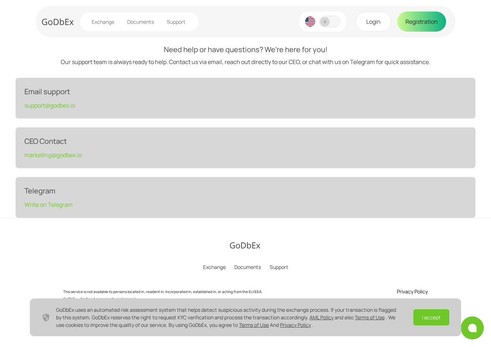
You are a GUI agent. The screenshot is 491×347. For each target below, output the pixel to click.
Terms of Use (370, 317)
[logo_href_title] (57, 22)
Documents (140, 21)
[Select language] (310, 22)
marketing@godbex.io (53, 155)
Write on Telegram (48, 205)
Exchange (103, 21)
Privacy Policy (295, 324)
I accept (431, 317)
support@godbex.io (49, 105)
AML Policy (321, 317)
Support (176, 21)
